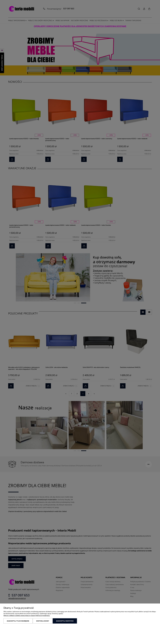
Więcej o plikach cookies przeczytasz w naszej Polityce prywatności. (26, 615)
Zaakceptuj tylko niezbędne (18, 621)
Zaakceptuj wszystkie (65, 621)
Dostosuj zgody (42, 621)
